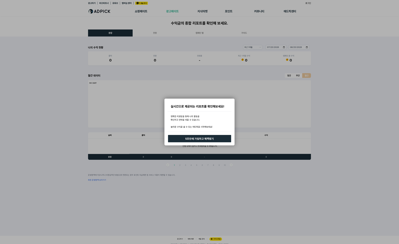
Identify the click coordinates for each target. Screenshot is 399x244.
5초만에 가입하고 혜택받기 (199, 138)
